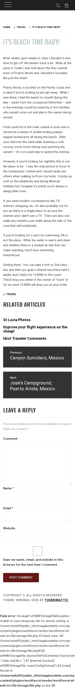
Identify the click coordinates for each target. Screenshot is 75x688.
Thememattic (57, 600)
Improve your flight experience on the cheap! (35, 329)
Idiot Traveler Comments (24, 338)
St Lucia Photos (16, 320)
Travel (11, 294)
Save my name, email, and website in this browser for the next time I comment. (33, 562)
